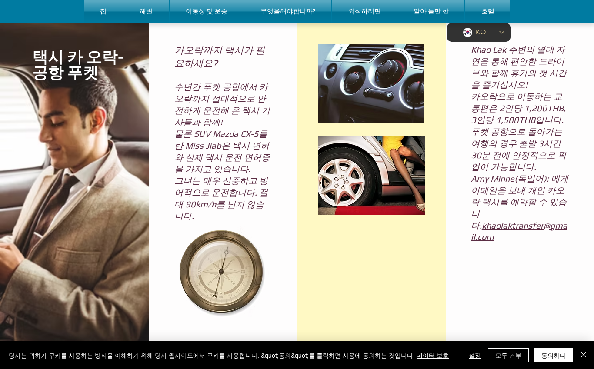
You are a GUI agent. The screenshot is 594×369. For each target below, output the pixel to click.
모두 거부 (508, 355)
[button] (146, 11)
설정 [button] (475, 355)
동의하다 (553, 355)
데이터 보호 (433, 355)
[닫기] (583, 355)
